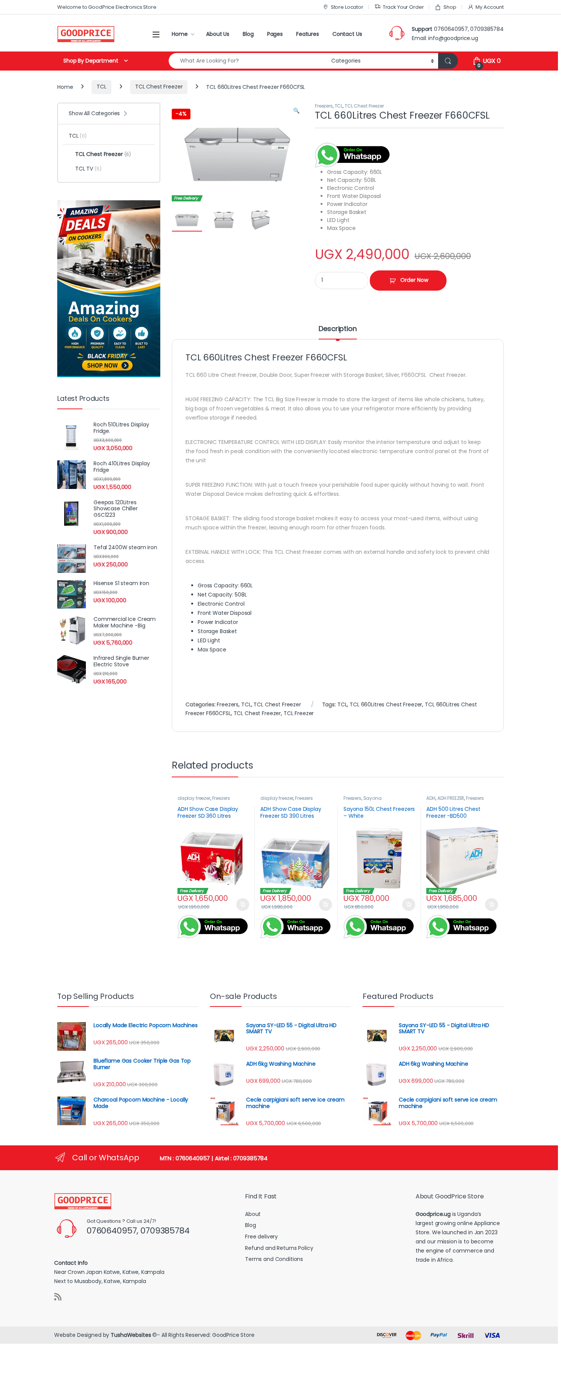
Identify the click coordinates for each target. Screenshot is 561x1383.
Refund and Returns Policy (279, 1248)
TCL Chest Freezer (159, 86)
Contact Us (347, 34)
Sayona (372, 798)
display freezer (193, 798)
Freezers (324, 106)
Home (179, 34)
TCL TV (88, 168)
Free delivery (261, 1236)
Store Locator (347, 7)
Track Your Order (403, 7)
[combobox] (248, 61)
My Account (490, 7)
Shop (449, 7)
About (253, 1214)
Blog (248, 34)
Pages (275, 34)
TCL (101, 86)
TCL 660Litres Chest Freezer (386, 704)
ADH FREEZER (450, 798)
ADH (430, 798)
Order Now (414, 280)
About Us (217, 34)
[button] (296, 111)
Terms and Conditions (274, 1259)
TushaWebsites (131, 1335)
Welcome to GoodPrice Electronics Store (106, 7)
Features (307, 34)
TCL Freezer (299, 713)
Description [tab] (337, 329)
